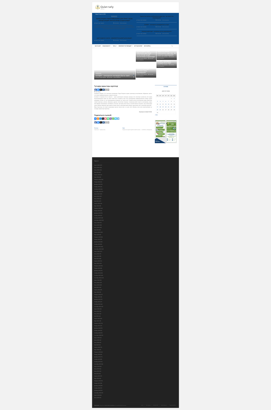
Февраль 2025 (97, 208)
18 (160, 107)
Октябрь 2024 (97, 217)
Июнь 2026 (96, 169)
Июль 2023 (96, 253)
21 (168, 107)
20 (165, 107)
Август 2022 (97, 280)
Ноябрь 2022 (97, 273)
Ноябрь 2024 (97, 215)
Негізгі (142, 405)
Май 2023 (96, 258)
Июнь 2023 (96, 256)
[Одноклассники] (98, 118)
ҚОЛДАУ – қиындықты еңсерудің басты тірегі (156, 24)
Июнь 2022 (96, 285)
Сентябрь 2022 (97, 277)
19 (163, 107)
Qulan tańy (107, 6)
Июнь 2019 (96, 371)
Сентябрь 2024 (97, 220)
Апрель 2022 (97, 289)
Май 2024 (96, 229)
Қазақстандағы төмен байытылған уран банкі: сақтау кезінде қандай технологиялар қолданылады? (114, 19)
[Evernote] (108, 118)
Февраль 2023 (97, 265)
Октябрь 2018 (97, 390)
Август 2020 (97, 337)
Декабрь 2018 (97, 385)
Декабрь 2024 (97, 213)
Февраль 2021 (97, 323)
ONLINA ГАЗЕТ (155, 405)
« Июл (156, 114)
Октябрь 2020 (97, 332)
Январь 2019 (97, 383)
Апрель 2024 (97, 232)
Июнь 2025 (96, 198)
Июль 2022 (96, 282)
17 (157, 107)
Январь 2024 (97, 239)
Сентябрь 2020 (97, 335)
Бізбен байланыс (164, 405)
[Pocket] (105, 118)
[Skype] (116, 118)
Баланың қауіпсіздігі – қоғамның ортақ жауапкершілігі (157, 31)
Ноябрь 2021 (97, 301)
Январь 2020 (97, 354)
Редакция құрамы (172, 405)
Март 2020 (96, 349)
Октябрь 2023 (97, 246)
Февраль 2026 (97, 179)
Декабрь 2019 (97, 356)
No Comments (123, 23)
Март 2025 (96, 205)
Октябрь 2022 (97, 275)
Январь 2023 (97, 268)
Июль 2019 (96, 368)
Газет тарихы (148, 405)
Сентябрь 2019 (97, 364)
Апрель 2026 (97, 174)
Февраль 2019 (97, 380)
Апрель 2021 (97, 318)
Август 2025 (97, 193)
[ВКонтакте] (95, 118)
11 (160, 104)
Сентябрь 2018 (97, 392)
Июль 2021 (96, 311)
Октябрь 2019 (97, 361)
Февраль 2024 (97, 237)
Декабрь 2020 (97, 328)
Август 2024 (97, 222)
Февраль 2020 (97, 352)
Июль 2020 (96, 340)
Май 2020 (96, 344)
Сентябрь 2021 (97, 306)
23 (174, 107)
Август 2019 (97, 366)
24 (157, 109)
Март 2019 (96, 378)
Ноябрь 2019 (97, 359)
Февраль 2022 (97, 294)
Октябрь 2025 (97, 189)
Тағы (114, 46)
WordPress (112, 405)
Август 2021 (97, 308)
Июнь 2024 (96, 227)
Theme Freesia (107, 405)
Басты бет (98, 46)
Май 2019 (96, 373)
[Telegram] (118, 118)
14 (168, 104)
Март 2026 (96, 177)
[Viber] (110, 118)
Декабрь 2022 (97, 270)
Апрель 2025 (97, 203)
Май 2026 (96, 172)
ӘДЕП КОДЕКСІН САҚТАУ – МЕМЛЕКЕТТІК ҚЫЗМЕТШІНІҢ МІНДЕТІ (114, 38)
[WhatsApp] (113, 118)
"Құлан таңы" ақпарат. (99, 23)
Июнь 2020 (96, 342)
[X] (103, 118)
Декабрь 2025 (97, 184)
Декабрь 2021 (97, 299)
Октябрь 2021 (97, 304)
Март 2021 (96, 320)
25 (160, 109)
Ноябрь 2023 (97, 244)
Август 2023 (97, 251)
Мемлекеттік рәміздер (125, 46)
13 (165, 104)
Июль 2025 (96, 196)
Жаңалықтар (114, 16)
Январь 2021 (97, 325)
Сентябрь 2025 (97, 191)
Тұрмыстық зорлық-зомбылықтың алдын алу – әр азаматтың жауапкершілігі (156, 17)
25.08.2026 (116, 23)
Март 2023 (96, 263)
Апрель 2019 (97, 376)
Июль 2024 (96, 225)
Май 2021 (96, 316)
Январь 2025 (97, 210)
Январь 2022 (97, 297)
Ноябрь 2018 (97, 388)
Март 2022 (96, 292)
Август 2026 (97, 165)
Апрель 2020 (97, 347)
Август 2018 (97, 395)
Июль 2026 (96, 167)
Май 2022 (96, 287)
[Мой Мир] (100, 118)
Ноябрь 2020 (97, 330)
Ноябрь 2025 (97, 186)
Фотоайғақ (147, 46)
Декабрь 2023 (97, 241)
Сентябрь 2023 (97, 249)
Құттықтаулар (138, 46)
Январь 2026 (97, 181)
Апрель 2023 (97, 261)
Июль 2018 (96, 397)
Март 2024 (96, 234)
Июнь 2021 (96, 313)
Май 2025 (96, 201)
